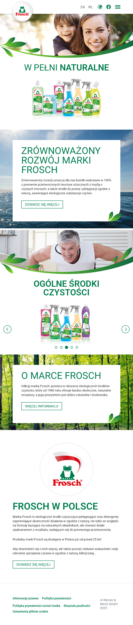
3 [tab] (66, 347)
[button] (118, 7)
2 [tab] (61, 347)
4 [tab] (72, 347)
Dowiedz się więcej (42, 204)
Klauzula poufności (77, 606)
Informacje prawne (26, 598)
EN (83, 7)
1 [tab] (56, 347)
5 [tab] (77, 347)
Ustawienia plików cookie (30, 611)
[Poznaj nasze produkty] (67, 99)
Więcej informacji (41, 406)
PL (90, 7)
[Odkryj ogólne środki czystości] (67, 324)
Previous (7, 329)
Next (126, 329)
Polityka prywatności (56, 598)
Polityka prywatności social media (36, 606)
